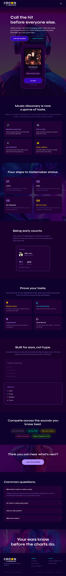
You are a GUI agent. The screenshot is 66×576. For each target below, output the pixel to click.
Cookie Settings (58, 572)
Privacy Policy (35, 563)
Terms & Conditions (36, 566)
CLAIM (33, 81)
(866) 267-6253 (53, 563)
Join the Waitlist (19, 38)
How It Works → (38, 38)
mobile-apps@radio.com (55, 561)
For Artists (34, 561)
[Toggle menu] (61, 3)
